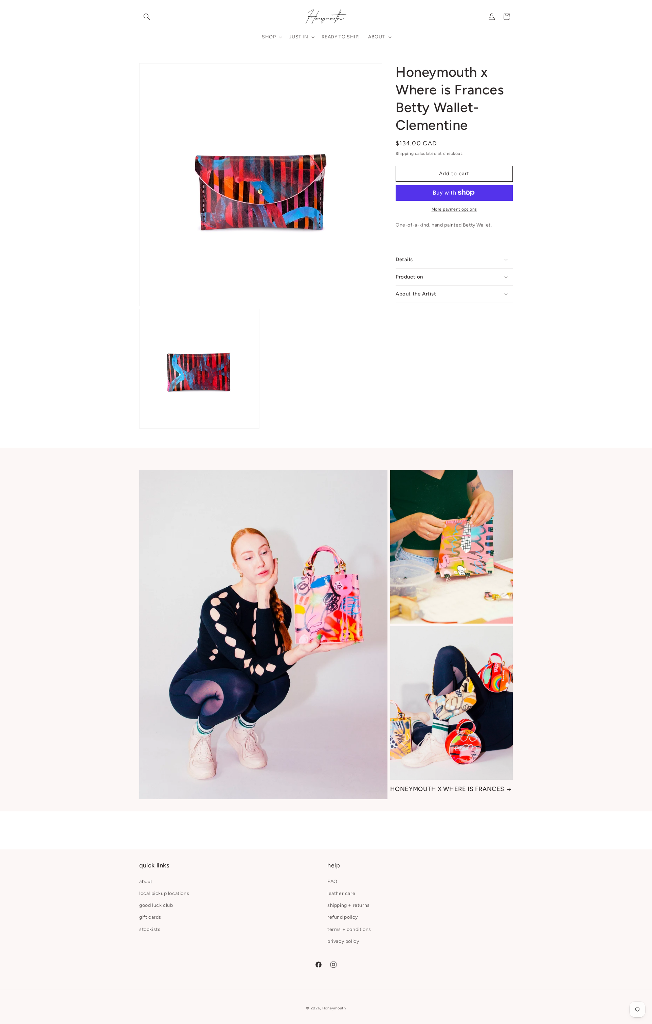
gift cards (150, 917)
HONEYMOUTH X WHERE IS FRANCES (447, 789)
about (145, 881)
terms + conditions (349, 929)
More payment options (454, 208)
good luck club (156, 905)
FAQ (332, 881)
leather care (341, 893)
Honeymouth (334, 1008)
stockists (149, 929)
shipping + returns (348, 905)
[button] (146, 16)
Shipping (405, 153)
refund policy (342, 917)
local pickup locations (164, 893)
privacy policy (343, 941)
